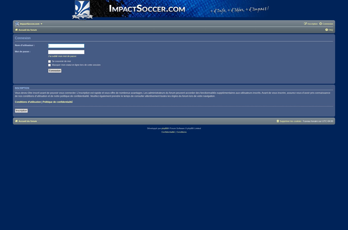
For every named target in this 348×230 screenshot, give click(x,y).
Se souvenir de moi (61, 61)
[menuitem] (326, 23)
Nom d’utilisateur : (25, 45)
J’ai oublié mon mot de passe (62, 56)
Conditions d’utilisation (28, 102)
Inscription (21, 110)
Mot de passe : (22, 51)
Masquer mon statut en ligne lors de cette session (75, 65)
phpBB (165, 128)
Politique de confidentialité (58, 102)
